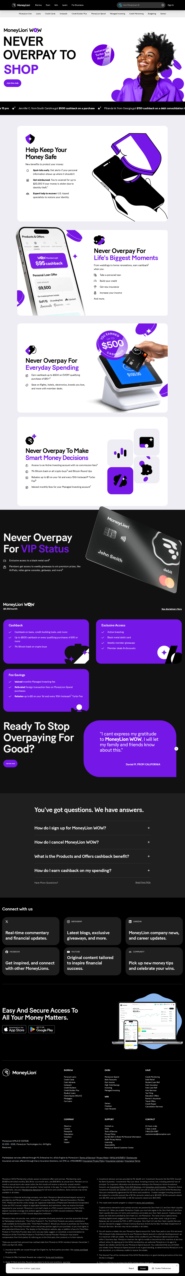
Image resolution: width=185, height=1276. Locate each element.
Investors (67, 1137)
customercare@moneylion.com (158, 1134)
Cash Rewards (110, 1109)
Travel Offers (150, 1101)
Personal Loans (70, 1077)
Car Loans (68, 1101)
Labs (66, 1139)
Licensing (108, 1142)
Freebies (108, 1106)
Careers (67, 1129)
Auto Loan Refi (151, 1088)
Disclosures (131, 1157)
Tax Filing (149, 1093)
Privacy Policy (110, 1134)
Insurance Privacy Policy (94, 1161)
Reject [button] (131, 1268)
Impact (66, 1142)
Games (107, 1103)
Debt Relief (149, 1079)
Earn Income (110, 1082)
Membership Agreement (32, 1190)
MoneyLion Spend (112, 1077)
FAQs (107, 1129)
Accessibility (110, 1145)
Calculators (68, 1134)
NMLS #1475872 (117, 1157)
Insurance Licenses (115, 1161)
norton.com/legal (81, 1250)
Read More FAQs (143, 882)
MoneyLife (68, 1131)
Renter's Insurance (152, 1098)
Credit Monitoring (152, 1077)
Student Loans (70, 1093)
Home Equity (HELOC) (73, 1096)
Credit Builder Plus (71, 1090)
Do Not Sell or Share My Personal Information (123, 1137)
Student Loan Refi (152, 1082)
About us (67, 1126)
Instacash (68, 1085)
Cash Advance (69, 1082)
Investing (108, 1088)
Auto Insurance (151, 1085)
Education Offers (152, 1096)
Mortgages (68, 1098)
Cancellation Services (154, 1106)
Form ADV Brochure (133, 1187)
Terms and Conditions (54, 1257)
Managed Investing (112, 1090)
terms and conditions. (145, 1203)
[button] (161, 1268)
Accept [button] (143, 1268)
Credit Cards (69, 1079)
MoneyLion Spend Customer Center (119, 1148)
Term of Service (111, 1131)
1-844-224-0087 (151, 1131)
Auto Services (151, 1090)
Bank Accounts (111, 1079)
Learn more (35, 1268)
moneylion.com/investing (156, 1187)
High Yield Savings (112, 1085)
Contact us (109, 1126)
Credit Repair (150, 1104)
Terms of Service (87, 1157)
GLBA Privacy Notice (113, 1139)
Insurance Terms (132, 1161)
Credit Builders (70, 1088)
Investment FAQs (117, 1187)
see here (66, 1262)
